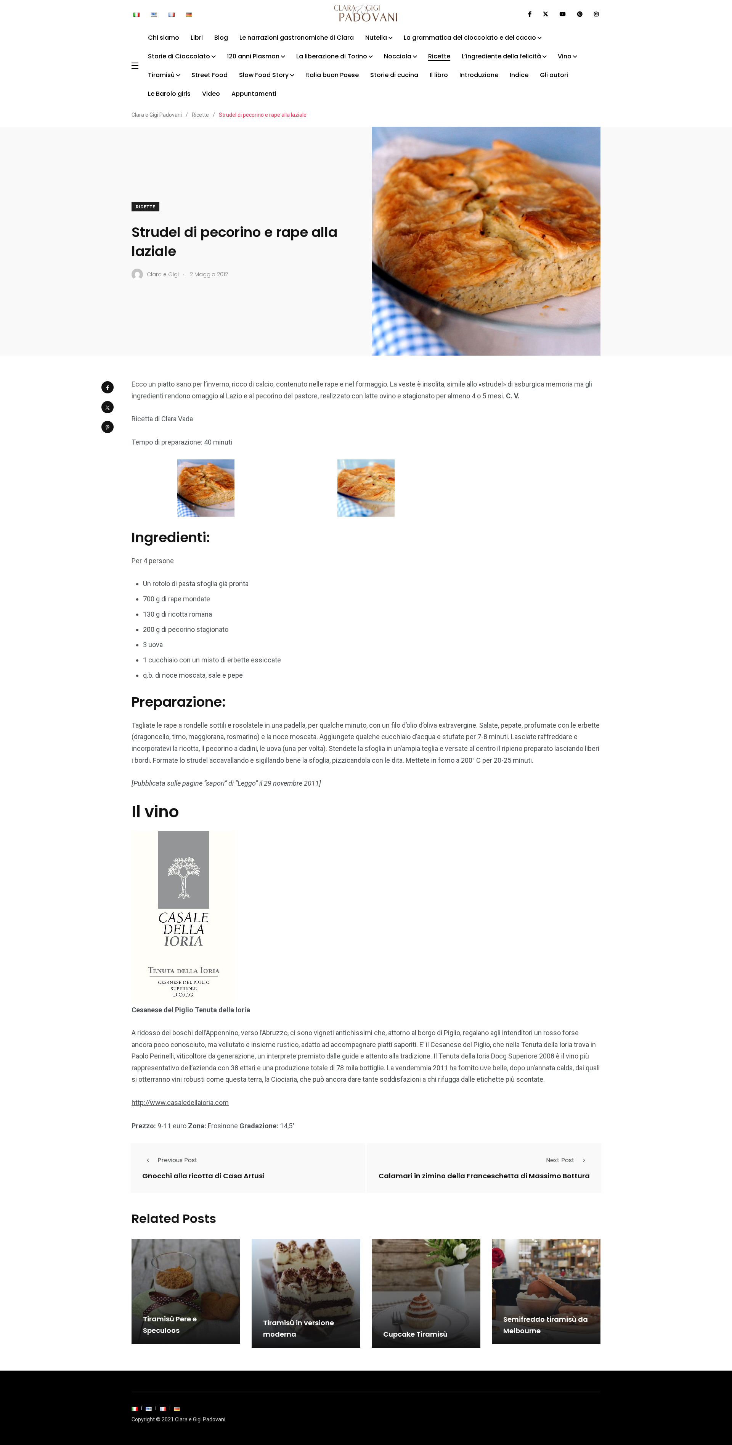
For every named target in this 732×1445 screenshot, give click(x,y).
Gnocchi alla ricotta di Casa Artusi (203, 1175)
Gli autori (554, 75)
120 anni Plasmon (253, 56)
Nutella (376, 37)
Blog (221, 37)
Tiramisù (161, 75)
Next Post (560, 1160)
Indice (519, 75)
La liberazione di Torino (331, 56)
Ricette (439, 56)
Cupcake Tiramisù (415, 1334)
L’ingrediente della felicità (501, 56)
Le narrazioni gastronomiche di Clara (296, 37)
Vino (564, 56)
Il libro (439, 75)
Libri (197, 37)
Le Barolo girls (169, 93)
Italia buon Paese (332, 75)
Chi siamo (163, 37)
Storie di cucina (394, 75)
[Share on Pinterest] (107, 427)
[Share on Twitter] (107, 407)
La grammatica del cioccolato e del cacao (470, 37)
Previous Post (177, 1160)
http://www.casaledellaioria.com (180, 1103)
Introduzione (478, 75)
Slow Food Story (264, 75)
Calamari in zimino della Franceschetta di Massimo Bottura (484, 1175)
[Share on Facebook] (107, 387)
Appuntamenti (253, 93)
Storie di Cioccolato (179, 56)
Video (211, 93)
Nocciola (397, 56)
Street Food (209, 75)
